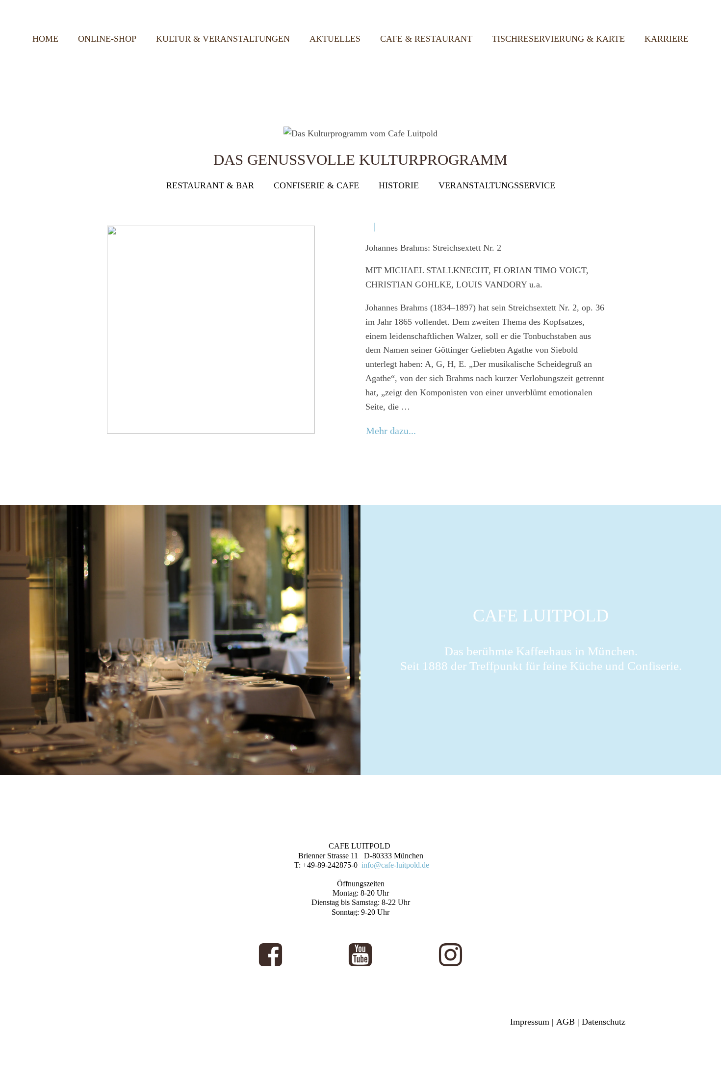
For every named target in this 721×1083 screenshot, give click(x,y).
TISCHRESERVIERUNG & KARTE (558, 39)
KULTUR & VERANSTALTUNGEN (223, 39)
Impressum (529, 1022)
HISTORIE (399, 185)
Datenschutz (603, 1022)
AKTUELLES (334, 39)
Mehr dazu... (391, 430)
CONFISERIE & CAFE (316, 185)
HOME (45, 39)
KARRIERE (666, 39)
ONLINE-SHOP (107, 39)
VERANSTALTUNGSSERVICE (496, 185)
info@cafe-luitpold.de (395, 865)
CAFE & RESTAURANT (426, 39)
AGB (565, 1022)
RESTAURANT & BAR (210, 185)
